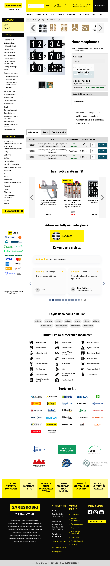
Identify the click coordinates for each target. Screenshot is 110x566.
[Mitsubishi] (82, 418)
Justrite (6, 158)
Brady (6, 152)
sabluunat (96, 321)
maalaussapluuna (46, 326)
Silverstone (7, 192)
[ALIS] (36, 397)
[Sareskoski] (51, 425)
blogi (53, 15)
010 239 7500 (58, 7)
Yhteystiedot (84, 15)
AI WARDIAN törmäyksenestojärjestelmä (12, 143)
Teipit (6, 107)
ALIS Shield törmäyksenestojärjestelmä (12, 148)
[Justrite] (36, 411)
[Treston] (36, 432)
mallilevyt (68, 321)
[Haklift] (97, 404)
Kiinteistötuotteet (10, 46)
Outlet (6, 25)
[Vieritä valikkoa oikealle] (100, 28)
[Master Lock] (67, 418)
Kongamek (7, 170)
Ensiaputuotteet (9, 43)
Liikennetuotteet (9, 58)
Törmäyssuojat (9, 121)
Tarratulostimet (9, 104)
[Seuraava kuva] (62, 58)
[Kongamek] (82, 411)
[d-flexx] (51, 404)
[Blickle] (67, 397)
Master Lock (8, 180)
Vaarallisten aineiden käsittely (11, 125)
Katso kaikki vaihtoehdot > (83, 94)
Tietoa (45, 15)
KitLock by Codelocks (11, 164)
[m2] (97, 411)
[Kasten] (51, 411)
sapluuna (77, 321)
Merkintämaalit (11, 79)
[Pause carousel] (67, 304)
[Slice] (97, 425)
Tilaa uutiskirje (13, 211)
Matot (6, 70)
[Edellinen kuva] (29, 58)
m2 (5, 174)
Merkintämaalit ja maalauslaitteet (11, 83)
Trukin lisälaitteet (9, 113)
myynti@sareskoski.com (62, 5)
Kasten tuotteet (9, 161)
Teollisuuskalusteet (10, 110)
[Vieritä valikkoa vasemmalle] (33, 28)
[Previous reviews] (30, 283)
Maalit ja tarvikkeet (11, 73)
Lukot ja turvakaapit (10, 67)
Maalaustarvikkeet (12, 76)
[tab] (33, 132)
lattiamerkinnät (88, 326)
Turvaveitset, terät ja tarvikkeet (11, 117)
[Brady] (82, 397)
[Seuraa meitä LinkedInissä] (101, 512)
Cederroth (7, 155)
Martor (6, 177)
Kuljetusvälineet (9, 49)
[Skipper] (82, 425)
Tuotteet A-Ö (97, 15)
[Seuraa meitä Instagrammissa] (95, 512)
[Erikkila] (82, 404)
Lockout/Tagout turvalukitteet (9, 63)
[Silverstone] (67, 425)
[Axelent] (51, 397)
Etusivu (30, 15)
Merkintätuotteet (9, 91)
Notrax (6, 189)
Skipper (6, 200)
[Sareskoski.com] (25, 511)
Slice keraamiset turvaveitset (9, 196)
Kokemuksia (71, 15)
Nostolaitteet (8, 98)
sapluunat (38, 321)
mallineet (59, 321)
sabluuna (86, 321)
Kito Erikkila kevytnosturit (12, 167)
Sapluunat (9, 87)
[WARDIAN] (51, 432)
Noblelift (7, 186)
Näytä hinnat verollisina (80, 7)
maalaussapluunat (61, 326)
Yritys (38, 15)
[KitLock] (67, 411)
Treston (6, 203)
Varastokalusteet (9, 130)
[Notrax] (36, 425)
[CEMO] (36, 404)
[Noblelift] (97, 418)
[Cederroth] (97, 397)
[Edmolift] (67, 404)
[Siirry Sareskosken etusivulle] (13, 6)
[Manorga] (36, 418)
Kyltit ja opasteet (9, 55)
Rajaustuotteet (9, 40)
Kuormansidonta (9, 52)
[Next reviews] (103, 283)
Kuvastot (7, 28)
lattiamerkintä (75, 326)
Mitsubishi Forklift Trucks (12, 183)
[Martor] (51, 418)
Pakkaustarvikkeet (10, 101)
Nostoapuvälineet (10, 95)
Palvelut (61, 15)
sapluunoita (48, 321)
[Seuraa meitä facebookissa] (90, 512)
